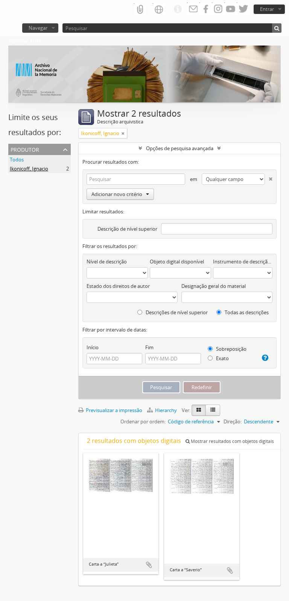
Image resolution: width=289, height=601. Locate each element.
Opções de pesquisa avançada (179, 148)
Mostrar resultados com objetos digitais (232, 441)
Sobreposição (230, 348)
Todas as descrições (246, 312)
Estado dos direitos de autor (118, 286)
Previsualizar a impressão (113, 410)
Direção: (233, 421)
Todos (17, 159)
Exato (222, 358)
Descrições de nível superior (176, 312)
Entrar (267, 9)
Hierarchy (166, 410)
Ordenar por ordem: (143, 421)
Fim (149, 347)
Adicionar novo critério (116, 194)
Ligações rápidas (177, 9)
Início (93, 347)
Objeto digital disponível (177, 261)
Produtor (25, 149)
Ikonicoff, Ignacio (29, 168)
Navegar (38, 27)
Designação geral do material (213, 286)
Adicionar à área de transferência (149, 565)
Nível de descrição (107, 261)
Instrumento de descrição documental (242, 261)
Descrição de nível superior (127, 228)
